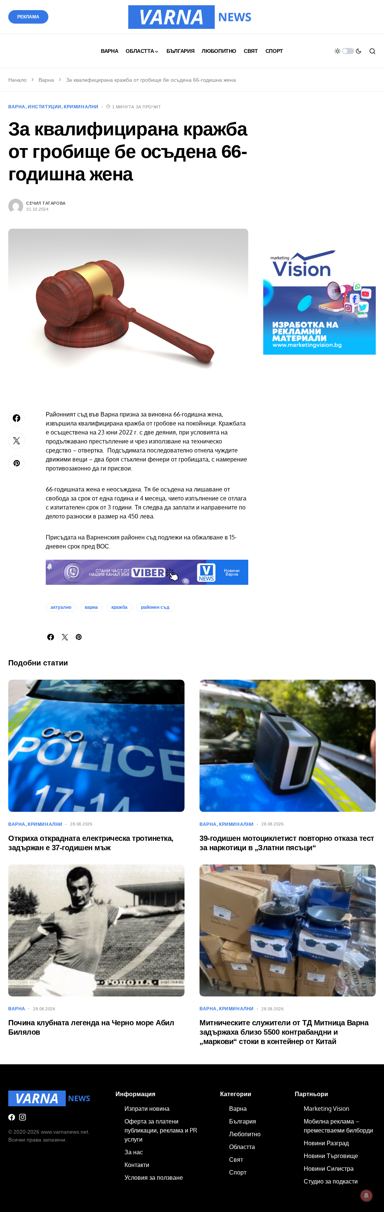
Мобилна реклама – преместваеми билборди (338, 1126)
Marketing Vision (326, 1108)
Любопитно (245, 1134)
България (242, 1121)
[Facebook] (11, 1117)
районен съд (155, 607)
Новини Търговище (331, 1156)
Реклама (28, 16)
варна (91, 607)
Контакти (136, 1165)
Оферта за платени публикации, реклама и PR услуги (160, 1130)
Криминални (81, 106)
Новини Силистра (329, 1168)
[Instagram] (22, 1117)
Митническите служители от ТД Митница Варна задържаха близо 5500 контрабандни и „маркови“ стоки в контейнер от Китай (284, 1032)
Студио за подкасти (331, 1181)
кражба (119, 607)
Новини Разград (326, 1143)
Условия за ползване (153, 1177)
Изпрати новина (147, 1108)
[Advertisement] (319, 177)
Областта (242, 1147)
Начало (17, 80)
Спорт (237, 1172)
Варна (46, 80)
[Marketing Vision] (319, 298)
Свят (236, 1159)
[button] (348, 51)
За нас (133, 1152)
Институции (45, 106)
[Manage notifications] (366, 1196)
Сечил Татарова (46, 203)
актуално (61, 607)
